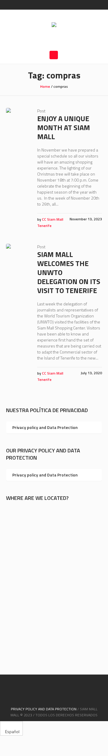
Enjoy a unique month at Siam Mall (63, 127)
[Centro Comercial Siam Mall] (54, 25)
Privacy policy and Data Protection (45, 427)
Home (45, 86)
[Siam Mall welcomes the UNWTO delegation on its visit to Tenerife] (17, 255)
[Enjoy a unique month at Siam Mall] (17, 119)
